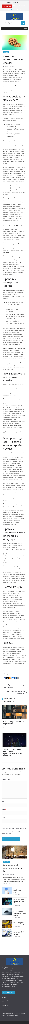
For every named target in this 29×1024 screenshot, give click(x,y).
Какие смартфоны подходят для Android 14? (19, 901)
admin (13, 66)
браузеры (6, 52)
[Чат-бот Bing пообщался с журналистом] (14, 706)
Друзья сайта (5, 1001)
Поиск (23, 23)
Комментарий (7, 779)
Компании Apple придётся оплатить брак (12, 868)
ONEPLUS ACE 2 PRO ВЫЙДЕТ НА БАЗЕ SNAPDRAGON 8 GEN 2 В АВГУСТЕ (19, 912)
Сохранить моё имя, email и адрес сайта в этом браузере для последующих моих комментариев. (14, 831)
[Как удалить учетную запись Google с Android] (7, 892)
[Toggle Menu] (25, 28)
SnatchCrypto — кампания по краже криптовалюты (15, 686)
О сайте (4, 997)
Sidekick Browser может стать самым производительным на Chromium (12, 752)
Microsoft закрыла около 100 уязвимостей (16, 692)
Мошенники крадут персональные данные (18, 932)
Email (4, 809)
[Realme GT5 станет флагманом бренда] (7, 924)
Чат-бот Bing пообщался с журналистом (13, 723)
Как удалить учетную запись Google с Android (19, 890)
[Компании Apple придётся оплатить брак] (14, 852)
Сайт (3, 817)
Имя (4, 801)
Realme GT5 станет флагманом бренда (18, 923)
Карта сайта (5, 1005)
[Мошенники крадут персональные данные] (7, 934)
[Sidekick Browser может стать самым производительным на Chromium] (14, 734)
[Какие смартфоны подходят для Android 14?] (7, 902)
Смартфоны (6, 861)
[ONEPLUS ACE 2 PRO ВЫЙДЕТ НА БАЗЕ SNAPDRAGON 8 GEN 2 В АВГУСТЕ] (7, 913)
